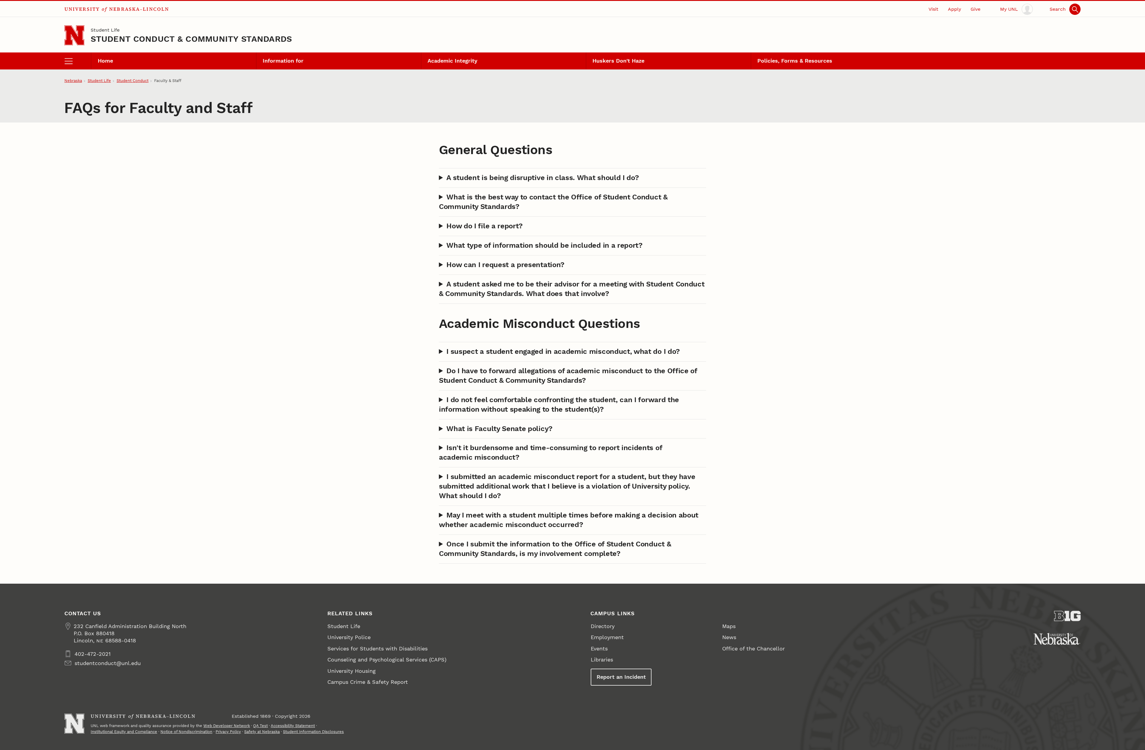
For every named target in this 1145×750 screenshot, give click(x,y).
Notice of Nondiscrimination (186, 731)
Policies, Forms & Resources (794, 61)
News (729, 637)
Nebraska (73, 80)
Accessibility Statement (293, 725)
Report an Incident (621, 677)
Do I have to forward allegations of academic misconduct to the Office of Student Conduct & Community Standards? (568, 376)
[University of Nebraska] (1057, 639)
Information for (283, 61)
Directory (603, 626)
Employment (607, 637)
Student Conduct (132, 80)
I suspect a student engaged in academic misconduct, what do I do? (563, 351)
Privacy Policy (228, 731)
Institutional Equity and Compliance (124, 731)
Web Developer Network (226, 725)
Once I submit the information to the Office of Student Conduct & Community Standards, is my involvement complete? (555, 549)
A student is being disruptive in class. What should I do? (542, 177)
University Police (349, 637)
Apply (954, 9)
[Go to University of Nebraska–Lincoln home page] (74, 35)
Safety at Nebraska (262, 731)
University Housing (351, 671)
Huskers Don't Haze (618, 61)
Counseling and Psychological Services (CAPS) (386, 659)
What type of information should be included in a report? (544, 245)
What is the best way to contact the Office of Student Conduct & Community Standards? (553, 202)
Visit (933, 9)
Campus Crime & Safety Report (367, 682)
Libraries (602, 659)
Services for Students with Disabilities (377, 648)
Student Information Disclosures (313, 731)
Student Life (105, 30)
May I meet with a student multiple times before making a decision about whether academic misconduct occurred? (568, 520)
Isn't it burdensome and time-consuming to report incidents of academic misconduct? (550, 452)
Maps (729, 626)
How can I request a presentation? (505, 265)
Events (599, 648)
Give (975, 9)
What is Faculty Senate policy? (499, 428)
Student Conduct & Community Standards (191, 39)
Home (105, 61)
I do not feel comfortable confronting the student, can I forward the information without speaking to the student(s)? (559, 404)
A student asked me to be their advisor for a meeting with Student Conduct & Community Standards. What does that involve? (572, 289)
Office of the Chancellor (753, 648)
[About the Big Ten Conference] (1067, 616)
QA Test (260, 725)
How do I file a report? (484, 226)
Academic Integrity (452, 61)
